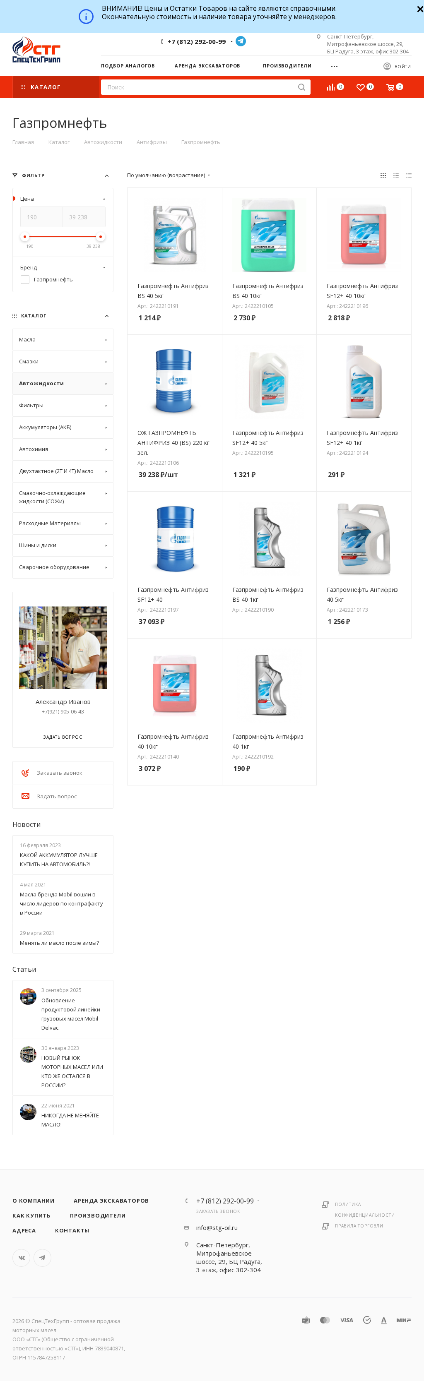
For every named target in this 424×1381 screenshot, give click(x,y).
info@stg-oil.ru (217, 1227)
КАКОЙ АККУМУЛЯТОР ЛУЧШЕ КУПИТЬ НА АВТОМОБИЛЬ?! (59, 859)
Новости (26, 824)
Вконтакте (21, 1258)
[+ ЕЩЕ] (337, 65)
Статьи (24, 969)
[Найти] (302, 87)
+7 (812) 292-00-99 (197, 41)
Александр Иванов (63, 701)
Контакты (72, 1230)
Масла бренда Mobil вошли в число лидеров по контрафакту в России (61, 903)
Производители (97, 1215)
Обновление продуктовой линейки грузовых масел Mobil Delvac (70, 1014)
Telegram (241, 41)
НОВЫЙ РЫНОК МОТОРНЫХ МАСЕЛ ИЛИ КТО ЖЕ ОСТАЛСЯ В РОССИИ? (72, 1071)
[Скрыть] (419, 8)
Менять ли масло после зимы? (59, 943)
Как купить (31, 1215)
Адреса (24, 1230)
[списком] (396, 175)
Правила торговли (359, 1226)
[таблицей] (408, 175)
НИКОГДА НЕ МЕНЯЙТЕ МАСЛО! (70, 1120)
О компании (33, 1200)
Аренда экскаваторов (111, 1200)
